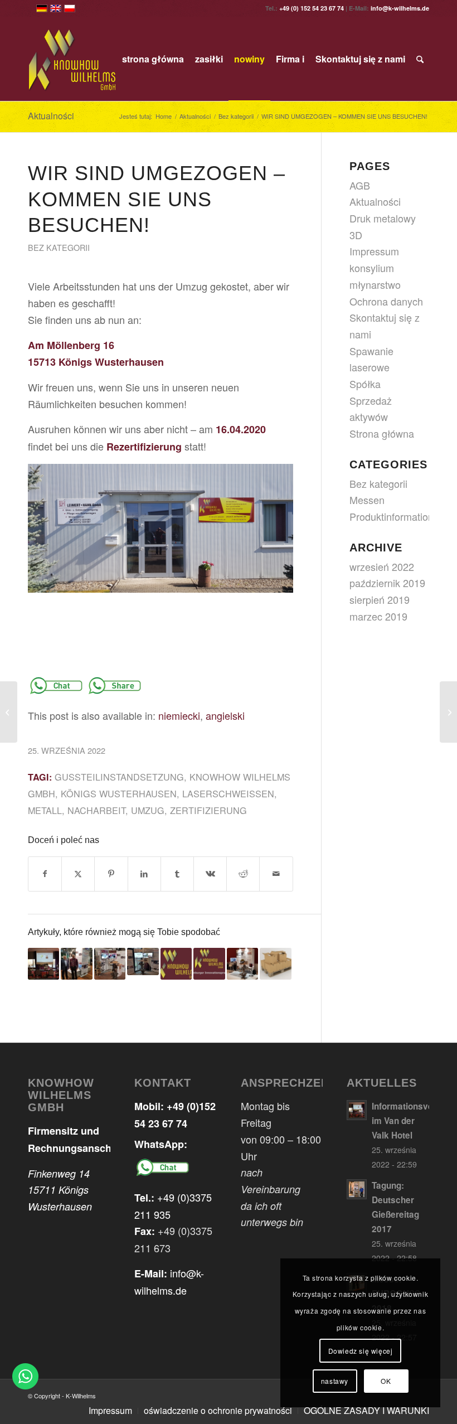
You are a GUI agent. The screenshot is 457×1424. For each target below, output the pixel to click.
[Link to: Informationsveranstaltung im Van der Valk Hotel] (43, 963)
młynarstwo (375, 284)
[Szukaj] (420, 59)
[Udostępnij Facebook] (44, 874)
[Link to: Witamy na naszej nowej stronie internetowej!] (176, 963)
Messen (367, 499)
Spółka (365, 383)
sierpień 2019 (379, 599)
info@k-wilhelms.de (400, 8)
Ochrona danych (386, 301)
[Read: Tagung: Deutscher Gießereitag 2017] (357, 1189)
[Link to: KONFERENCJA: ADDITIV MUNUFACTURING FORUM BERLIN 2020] (109, 963)
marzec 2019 (378, 616)
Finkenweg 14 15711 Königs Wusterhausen (60, 1189)
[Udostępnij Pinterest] (111, 874)
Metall (45, 810)
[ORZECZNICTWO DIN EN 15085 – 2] (8, 712)
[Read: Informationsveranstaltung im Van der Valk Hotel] (357, 1110)
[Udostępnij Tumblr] (177, 874)
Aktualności (51, 115)
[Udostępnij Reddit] (243, 874)
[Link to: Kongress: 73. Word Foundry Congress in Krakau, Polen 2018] (242, 963)
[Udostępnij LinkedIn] (144, 874)
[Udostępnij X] (78, 874)
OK (386, 1381)
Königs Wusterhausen (119, 793)
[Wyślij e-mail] (276, 874)
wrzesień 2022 (381, 566)
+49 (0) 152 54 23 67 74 (311, 8)
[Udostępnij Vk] (210, 874)
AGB (359, 185)
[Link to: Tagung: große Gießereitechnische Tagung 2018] (76, 963)
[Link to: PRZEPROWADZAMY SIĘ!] (275, 963)
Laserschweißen (228, 793)
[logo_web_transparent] (73, 59)
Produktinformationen (397, 516)
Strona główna (381, 433)
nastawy (334, 1381)
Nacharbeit (96, 810)
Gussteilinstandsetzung (119, 776)
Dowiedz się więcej (360, 1350)
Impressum (374, 251)
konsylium (371, 267)
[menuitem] (152, 59)
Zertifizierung (208, 810)
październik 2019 (387, 582)
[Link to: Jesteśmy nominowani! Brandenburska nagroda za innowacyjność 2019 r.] (209, 963)
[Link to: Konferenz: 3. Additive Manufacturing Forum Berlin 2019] (142, 961)
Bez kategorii (59, 247)
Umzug (147, 810)
